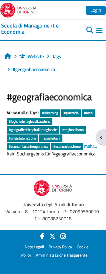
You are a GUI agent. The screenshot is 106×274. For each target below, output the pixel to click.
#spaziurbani (51, 138)
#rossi (88, 113)
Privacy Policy (60, 247)
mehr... (90, 146)
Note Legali (34, 247)
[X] (52, 236)
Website (36, 56)
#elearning (50, 113)
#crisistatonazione (22, 138)
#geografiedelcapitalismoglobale (33, 129)
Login (95, 10)
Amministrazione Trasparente (61, 255)
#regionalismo (73, 129)
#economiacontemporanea (28, 146)
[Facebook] (42, 236)
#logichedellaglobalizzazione (29, 121)
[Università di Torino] (18, 9)
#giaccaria (71, 113)
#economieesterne (67, 146)
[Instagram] (63, 236)
